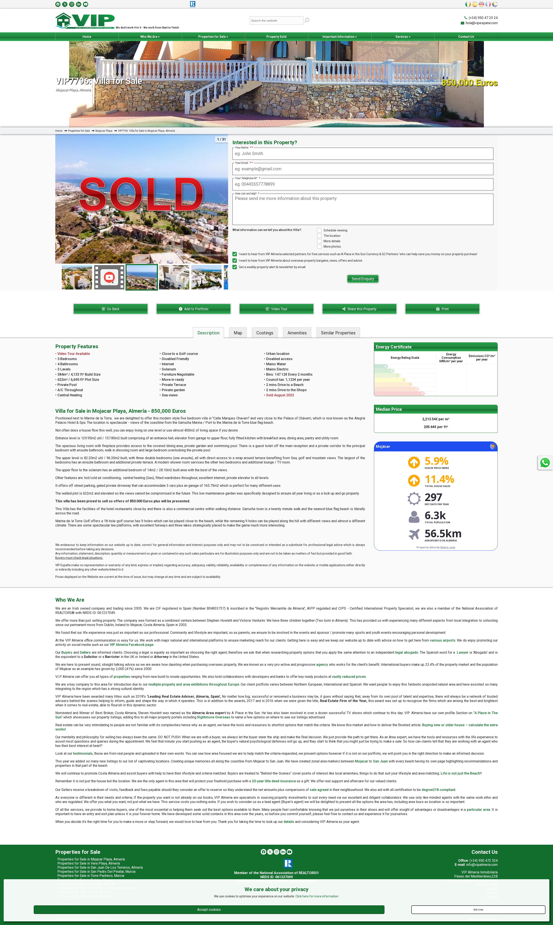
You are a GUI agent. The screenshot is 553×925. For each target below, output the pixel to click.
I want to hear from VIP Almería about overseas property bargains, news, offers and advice (300, 260)
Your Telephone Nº (247, 178)
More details (332, 241)
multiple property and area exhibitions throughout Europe (193, 684)
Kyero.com (447, 547)
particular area (478, 810)
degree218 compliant (438, 790)
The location (332, 235)
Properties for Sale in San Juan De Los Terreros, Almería (100, 867)
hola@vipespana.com (482, 23)
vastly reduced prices (349, 677)
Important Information (339, 36)
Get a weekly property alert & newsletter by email (272, 267)
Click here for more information (317, 896)
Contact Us (466, 36)
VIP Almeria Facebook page (131, 645)
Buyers (66, 652)
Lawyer (462, 652)
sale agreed (319, 790)
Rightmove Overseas (213, 717)
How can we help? (247, 193)
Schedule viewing (335, 230)
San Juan (380, 761)
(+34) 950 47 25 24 (483, 18)
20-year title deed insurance (274, 781)
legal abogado (406, 652)
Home (87, 36)
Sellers (85, 652)
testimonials (83, 753)
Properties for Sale (212, 36)
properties (122, 677)
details (289, 822)
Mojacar (361, 761)
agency (322, 665)
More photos (332, 246)
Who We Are (149, 36)
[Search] (307, 20)
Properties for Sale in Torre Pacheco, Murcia (90, 876)
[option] (142, 277)
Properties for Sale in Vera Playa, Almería (88, 863)
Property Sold (276, 36)
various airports (442, 640)
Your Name (243, 147)
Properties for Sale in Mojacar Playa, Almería (91, 859)
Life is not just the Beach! (461, 773)
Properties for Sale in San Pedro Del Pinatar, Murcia (96, 872)
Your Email (243, 162)
